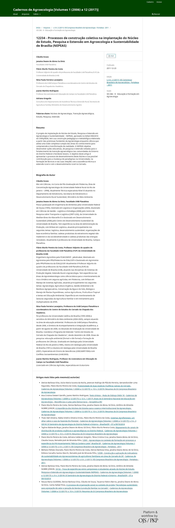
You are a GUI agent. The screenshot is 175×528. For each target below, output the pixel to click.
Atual (15, 14)
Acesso (159, 2)
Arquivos (25, 14)
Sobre (36, 14)
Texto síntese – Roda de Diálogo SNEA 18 (107, 395)
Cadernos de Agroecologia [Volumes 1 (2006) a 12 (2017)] (56, 9)
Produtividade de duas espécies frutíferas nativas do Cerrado (104, 386)
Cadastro (150, 2)
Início (38, 28)
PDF (112, 56)
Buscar (157, 14)
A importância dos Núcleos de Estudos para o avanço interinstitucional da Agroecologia (93, 408)
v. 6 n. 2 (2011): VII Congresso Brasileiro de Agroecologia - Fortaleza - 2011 (81, 28)
